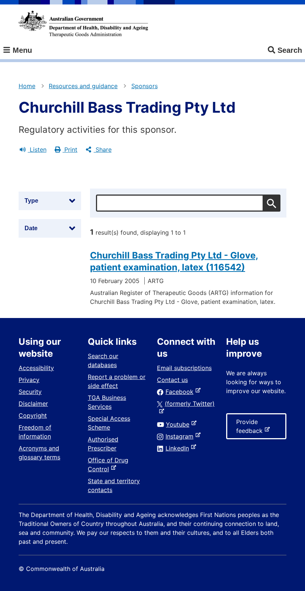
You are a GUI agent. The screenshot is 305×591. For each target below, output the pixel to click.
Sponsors (144, 86)
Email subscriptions (184, 368)
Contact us (172, 379)
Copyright (33, 415)
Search (289, 50)
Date (31, 228)
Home (27, 86)
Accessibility (36, 368)
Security (30, 391)
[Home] (83, 23)
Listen (37, 149)
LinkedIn (179, 448)
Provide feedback (251, 428)
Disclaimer (33, 403)
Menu (21, 50)
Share (103, 149)
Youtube (179, 424)
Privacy (29, 379)
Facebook (181, 391)
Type (31, 200)
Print (69, 149)
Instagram (181, 436)
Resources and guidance (83, 86)
